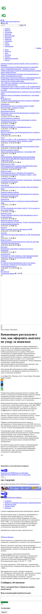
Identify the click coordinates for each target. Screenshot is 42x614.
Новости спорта (6, 171)
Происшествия (10, 36)
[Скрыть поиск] (25, 25)
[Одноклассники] (2, 380)
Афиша (38, 48)
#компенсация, (6, 473)
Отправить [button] (4, 602)
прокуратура (5, 185)
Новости (7, 30)
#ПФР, (13, 473)
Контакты (8, 508)
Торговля (8, 55)
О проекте (8, 501)
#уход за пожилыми (21, 473)
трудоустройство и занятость (10, 118)
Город (7, 49)
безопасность (5, 130)
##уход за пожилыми (23, 474)
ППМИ (3, 261)
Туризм (7, 44)
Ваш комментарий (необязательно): (16, 593)
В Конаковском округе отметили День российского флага (20, 146)
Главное (7, 28)
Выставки (4, 247)
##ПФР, (14, 474)
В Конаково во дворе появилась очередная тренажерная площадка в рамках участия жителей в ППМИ (19, 256)
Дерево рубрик (10, 506)
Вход (4, 23)
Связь (3, 206)
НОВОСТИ (6, 99)
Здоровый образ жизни (8, 178)
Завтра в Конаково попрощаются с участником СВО (18, 152)
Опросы (7, 57)
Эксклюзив (8, 32)
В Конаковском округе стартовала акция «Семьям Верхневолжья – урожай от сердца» (17, 106)
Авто (6, 53)
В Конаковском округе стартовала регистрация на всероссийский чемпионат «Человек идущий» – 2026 (18, 173)
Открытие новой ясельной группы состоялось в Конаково (20, 100)
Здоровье (4, 233)
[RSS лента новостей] (5, 497)
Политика (8, 37)
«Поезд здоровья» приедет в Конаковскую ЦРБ (16, 229)
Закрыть (4, 612)
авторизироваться (33, 484)
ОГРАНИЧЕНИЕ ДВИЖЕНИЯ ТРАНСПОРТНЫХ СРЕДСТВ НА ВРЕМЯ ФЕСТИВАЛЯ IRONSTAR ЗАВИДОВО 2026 (18, 158)
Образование (9, 46)
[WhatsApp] (2, 389)
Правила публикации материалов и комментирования (23, 502)
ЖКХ (2, 270)
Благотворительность (8, 111)
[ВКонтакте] (2, 382)
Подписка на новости (14, 497)
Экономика (8, 41)
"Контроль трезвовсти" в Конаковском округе (16, 127)
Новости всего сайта (8, 125)
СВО (2, 144)
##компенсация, (6, 474)
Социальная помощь (7, 273)
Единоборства (5, 254)
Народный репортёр (11, 58)
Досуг (3, 137)
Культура (8, 51)
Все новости (5, 271)
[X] (2, 384)
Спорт (7, 43)
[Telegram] (2, 387)
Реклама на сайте (10, 504)
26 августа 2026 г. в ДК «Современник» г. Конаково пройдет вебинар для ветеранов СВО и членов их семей (21, 140)
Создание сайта (34, 578)
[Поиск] (7, 23)
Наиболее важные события (10, 150)
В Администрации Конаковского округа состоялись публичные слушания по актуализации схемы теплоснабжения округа (18, 264)
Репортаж (8, 34)
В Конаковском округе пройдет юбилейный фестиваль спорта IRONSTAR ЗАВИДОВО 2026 (19, 166)
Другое (7, 60)
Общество (8, 39)
